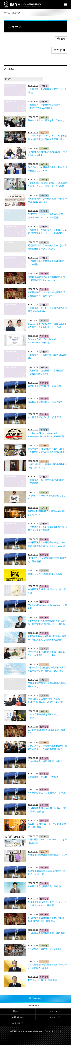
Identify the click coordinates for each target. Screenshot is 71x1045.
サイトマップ (53, 1017)
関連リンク (18, 1011)
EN (63, 38)
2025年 (58, 50)
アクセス (53, 1011)
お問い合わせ (18, 1017)
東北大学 (16, 1023)
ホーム (7, 13)
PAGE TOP (34, 1005)
